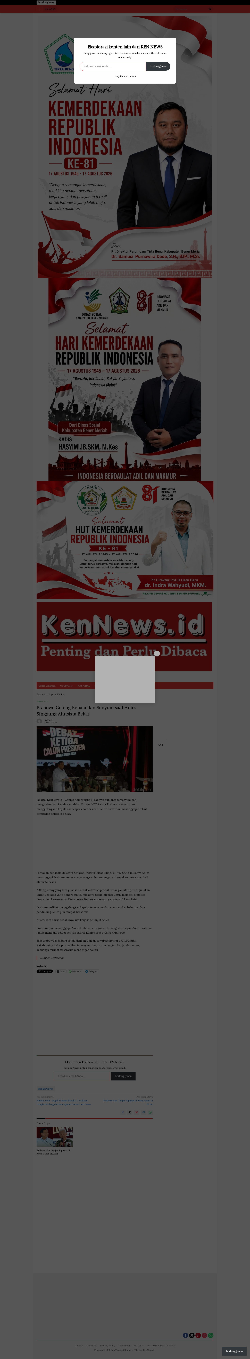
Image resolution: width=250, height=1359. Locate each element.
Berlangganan (158, 66)
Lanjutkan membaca (125, 76)
